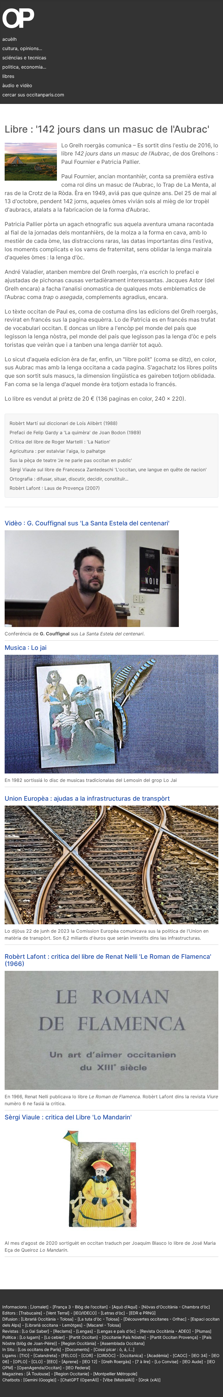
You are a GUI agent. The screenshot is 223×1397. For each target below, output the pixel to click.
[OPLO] (20, 1361)
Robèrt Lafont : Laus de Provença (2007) (55, 488)
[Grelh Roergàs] (116, 1361)
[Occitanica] (131, 1355)
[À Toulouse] (38, 1373)
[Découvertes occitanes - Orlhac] (154, 1319)
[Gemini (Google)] (39, 1379)
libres (8, 76)
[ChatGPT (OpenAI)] (79, 1379)
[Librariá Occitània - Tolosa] (47, 1319)
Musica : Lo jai (25, 647)
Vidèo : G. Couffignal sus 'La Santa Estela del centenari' (87, 523)
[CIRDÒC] (106, 1355)
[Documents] (77, 1349)
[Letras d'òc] (113, 1312)
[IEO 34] (199, 1355)
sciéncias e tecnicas (24, 57)
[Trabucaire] (30, 1312)
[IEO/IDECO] (85, 1312)
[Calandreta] (45, 1355)
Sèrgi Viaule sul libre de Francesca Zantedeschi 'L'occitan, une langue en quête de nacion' (108, 469)
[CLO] (37, 1361)
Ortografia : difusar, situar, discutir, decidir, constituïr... (69, 479)
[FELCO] (69, 1355)
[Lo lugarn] (29, 1337)
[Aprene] (70, 1361)
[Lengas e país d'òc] (116, 1331)
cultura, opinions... (22, 48)
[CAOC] (180, 1355)
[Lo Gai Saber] (35, 1331)
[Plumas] (203, 1331)
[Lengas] (84, 1331)
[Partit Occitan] (83, 1337)
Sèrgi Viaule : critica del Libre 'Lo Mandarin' (68, 1117)
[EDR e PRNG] (142, 1312)
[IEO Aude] (192, 1361)
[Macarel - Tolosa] (104, 1325)
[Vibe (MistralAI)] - (121, 1379)
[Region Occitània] (78, 1343)
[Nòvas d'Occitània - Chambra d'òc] (175, 1306)
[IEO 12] (89, 1361)
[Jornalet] (39, 1306)
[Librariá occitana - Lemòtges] (53, 1325)
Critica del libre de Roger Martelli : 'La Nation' (60, 442)
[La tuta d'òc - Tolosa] (98, 1319)
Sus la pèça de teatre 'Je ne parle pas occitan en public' (71, 460)
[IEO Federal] (78, 1367)
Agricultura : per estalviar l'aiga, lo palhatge (57, 451)
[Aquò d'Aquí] (124, 1306)
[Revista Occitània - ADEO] (165, 1331)
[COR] (87, 1355)
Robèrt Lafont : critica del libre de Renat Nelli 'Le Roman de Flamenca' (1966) (108, 960)
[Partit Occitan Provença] (174, 1337)
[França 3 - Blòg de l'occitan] (80, 1306)
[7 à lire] (142, 1361)
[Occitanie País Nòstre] (124, 1337)
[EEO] (52, 1361)
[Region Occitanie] (71, 1373)
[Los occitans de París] (39, 1349)
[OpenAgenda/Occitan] (39, 1367)
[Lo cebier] (54, 1337)
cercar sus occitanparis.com (33, 95)
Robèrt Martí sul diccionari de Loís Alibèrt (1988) (64, 423)
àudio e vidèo (17, 85)
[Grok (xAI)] (150, 1379)
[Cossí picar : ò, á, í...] (113, 1349)
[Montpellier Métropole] (115, 1373)
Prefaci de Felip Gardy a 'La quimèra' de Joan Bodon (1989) (75, 432)
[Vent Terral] (57, 1312)
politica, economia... (24, 67)
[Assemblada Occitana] (122, 1343)
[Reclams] (62, 1331)
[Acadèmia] (158, 1355)
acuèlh (9, 39)
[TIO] (24, 1355)
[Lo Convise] (166, 1361)
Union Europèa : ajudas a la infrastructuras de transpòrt (87, 798)
